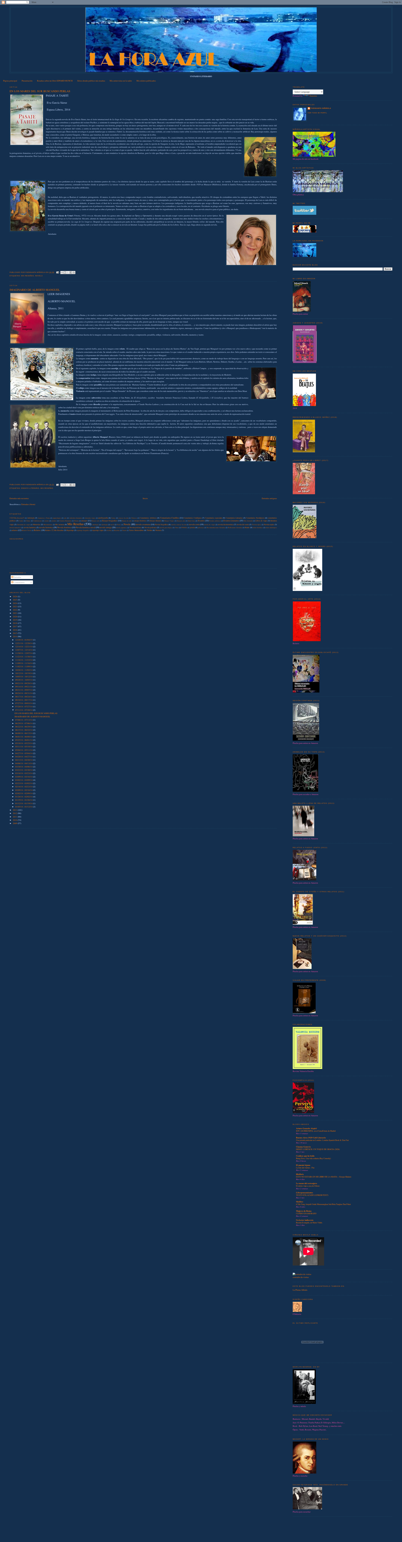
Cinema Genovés (303, 1146)
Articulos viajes (90, 518)
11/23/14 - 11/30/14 (24, 656)
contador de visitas (301, 1277)
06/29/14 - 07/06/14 (24, 723)
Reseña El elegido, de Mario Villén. (309, 1222)
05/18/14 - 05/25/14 (24, 743)
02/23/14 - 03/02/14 (24, 783)
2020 (15, 616)
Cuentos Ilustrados (65, 521)
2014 (15, 636)
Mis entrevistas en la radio (121, 80)
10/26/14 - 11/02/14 (24, 669)
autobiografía (103, 518)
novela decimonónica (226, 524)
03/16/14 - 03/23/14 (24, 773)
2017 (15, 626)
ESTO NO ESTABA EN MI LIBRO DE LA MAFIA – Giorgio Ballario (323, 1176)
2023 (15, 606)
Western (158, 530)
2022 (15, 609)
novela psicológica (166, 527)
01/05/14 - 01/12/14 (24, 806)
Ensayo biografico (109, 520)
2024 (15, 603)
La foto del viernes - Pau (305, 1167)
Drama (76, 521)
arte (65, 518)
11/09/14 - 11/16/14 (24, 663)
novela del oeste (243, 524)
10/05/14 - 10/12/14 (24, 676)
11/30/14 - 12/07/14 (24, 653)
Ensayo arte (95, 521)
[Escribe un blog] (64, 272)
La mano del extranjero (306, 1183)
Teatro (124, 530)
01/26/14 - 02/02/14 (24, 796)
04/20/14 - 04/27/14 (24, 756)
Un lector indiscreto (304, 1219)
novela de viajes (209, 524)
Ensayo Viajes (169, 521)
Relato (247, 527)
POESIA (184, 527)
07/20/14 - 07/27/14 (24, 706)
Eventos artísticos (215, 521)
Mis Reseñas (27, 276)
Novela (39, 276)
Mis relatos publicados (146, 80)
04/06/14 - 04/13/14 (24, 763)
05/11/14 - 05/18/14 (24, 746)
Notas (119, 524)
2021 (15, 613)
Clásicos (134, 518)
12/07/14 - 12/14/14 (24, 649)
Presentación (27, 80)
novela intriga (105, 527)
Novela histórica (64, 527)
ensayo (84, 520)
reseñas (109, 530)
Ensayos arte (181, 521)
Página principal (10, 80)
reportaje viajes (97, 530)
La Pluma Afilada (300, 1289)
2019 (15, 619)
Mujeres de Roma (304, 1210)
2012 (15, 813)
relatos (14, 530)
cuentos (54, 521)
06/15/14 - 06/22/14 (24, 729)
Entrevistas (191, 521)
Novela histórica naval (85, 527)
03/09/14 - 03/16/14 (24, 776)
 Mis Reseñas (17, 518)
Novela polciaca (135, 527)
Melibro (299, 1201)
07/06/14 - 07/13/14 (24, 719)
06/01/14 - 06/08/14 (24, 736)
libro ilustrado (248, 521)
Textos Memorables (136, 530)
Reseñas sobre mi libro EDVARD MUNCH (55, 80)
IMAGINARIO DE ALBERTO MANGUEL (35, 290)
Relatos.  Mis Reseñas (54, 530)
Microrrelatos (47, 524)
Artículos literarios (75, 518)
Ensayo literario (30, 488)
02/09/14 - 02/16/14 (24, 790)
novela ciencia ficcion (178, 524)
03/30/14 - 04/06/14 (24, 766)
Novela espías (269, 524)
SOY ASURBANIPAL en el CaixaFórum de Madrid (316, 1131)
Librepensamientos (304, 1192)
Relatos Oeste (26, 530)
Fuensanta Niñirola (321, 108)
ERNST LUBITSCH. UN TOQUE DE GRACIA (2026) (318, 1149)
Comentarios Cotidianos (193, 518)
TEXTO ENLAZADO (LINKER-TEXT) (312, 1195)
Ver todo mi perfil (317, 113)
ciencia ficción (123, 518)
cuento (46, 521)
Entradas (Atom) (28, 504)
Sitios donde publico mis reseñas (91, 80)
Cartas (113, 518)
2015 (15, 633)
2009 (15, 823)
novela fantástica (30, 527)
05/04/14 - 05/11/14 (24, 750)
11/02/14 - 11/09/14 (24, 666)
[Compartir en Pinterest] (73, 272)
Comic (21, 521)
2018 (15, 623)
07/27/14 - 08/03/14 (24, 703)
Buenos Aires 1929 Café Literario (311, 1137)
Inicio (145, 498)
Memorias (36, 524)
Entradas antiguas (269, 498)
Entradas (17, 577)
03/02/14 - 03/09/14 (24, 780)
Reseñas (117, 530)
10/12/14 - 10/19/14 (24, 673)
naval (112, 524)
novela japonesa (121, 527)
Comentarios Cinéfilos (169, 517)
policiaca (201, 527)
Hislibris (300, 1174)
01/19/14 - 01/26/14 (24, 799)
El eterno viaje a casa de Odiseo (308, 1186)
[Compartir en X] (67, 272)
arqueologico (57, 518)
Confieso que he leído (305, 1155)
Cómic (28, 521)
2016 (15, 629)
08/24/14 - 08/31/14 (24, 693)
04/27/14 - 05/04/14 (24, 753)
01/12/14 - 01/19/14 (24, 803)
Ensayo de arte (127, 521)
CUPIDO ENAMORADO (306, 1213)
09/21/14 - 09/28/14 (24, 683)
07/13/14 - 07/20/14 (24, 710)
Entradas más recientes (19, 498)
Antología (30, 518)
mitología (104, 524)
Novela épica (256, 524)
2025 (15, 599)
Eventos (201, 520)
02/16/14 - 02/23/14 (24, 786)
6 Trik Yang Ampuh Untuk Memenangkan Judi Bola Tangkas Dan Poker (323, 1204)
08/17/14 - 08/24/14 (24, 696)
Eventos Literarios (231, 520)
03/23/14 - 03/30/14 (24, 769)
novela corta (194, 524)
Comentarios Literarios (234, 518)
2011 (15, 816)
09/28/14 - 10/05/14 (24, 679)
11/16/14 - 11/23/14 (24, 659)
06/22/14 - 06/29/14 (24, 726)
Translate (313, 95)
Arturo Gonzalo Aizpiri (306, 1128)
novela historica (46, 527)
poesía (192, 527)
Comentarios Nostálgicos (255, 518)
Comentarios (18, 582)
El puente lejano (303, 1164)
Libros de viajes (261, 520)
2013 (15, 810)
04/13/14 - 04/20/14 (24, 759)
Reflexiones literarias (235, 527)
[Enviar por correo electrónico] (61, 272)
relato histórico (258, 527)
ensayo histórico (140, 520)
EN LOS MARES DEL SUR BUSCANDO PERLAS (40, 91)
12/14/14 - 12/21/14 (24, 646)
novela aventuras (143, 524)
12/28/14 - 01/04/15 (24, 639)
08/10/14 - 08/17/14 (24, 699)
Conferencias (37, 521)
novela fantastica (15, 527)
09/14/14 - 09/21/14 (24, 686)
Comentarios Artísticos (148, 518)
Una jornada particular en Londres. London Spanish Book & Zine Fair (322, 1140)
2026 (15, 596)
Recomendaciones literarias (216, 527)
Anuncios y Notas (44, 518)
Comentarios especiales (213, 518)
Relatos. (37, 530)
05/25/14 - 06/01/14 (24, 740)
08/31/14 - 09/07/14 (24, 689)
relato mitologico (271, 527)
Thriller (149, 530)
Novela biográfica (161, 524)
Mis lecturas (59, 524)
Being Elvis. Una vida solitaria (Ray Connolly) (313, 1158)
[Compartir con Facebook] (70, 272)
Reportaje (70, 530)
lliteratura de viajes (23, 524)
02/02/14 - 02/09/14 (24, 793)
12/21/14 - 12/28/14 (24, 643)
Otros (177, 527)
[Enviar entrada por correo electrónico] (57, 272)
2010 (15, 820)
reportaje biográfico (83, 530)
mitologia (95, 524)
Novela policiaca (150, 527)
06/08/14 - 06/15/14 (24, 733)
